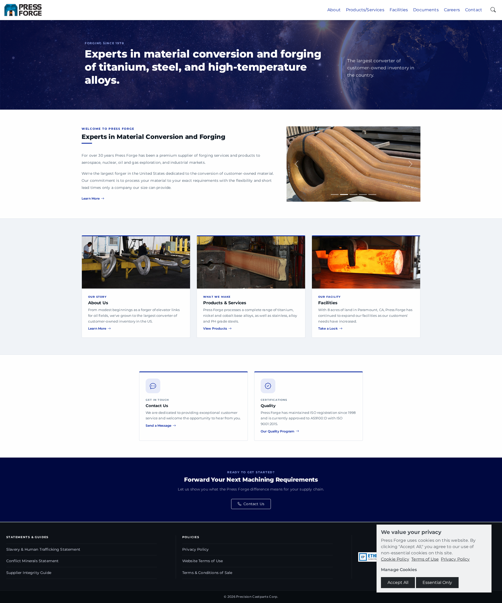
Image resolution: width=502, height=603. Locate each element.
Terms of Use (425, 559)
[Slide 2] (344, 194)
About (334, 9)
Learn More (91, 198)
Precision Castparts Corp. (257, 597)
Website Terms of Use (202, 561)
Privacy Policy (195, 549)
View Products (215, 328)
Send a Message (158, 425)
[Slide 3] (353, 194)
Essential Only (437, 582)
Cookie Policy (395, 559)
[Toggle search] (493, 10)
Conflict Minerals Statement (32, 561)
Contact (473, 9)
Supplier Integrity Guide (28, 572)
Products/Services (365, 9)
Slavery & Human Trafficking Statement (43, 549)
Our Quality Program (277, 431)
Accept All (397, 582)
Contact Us (253, 503)
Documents (425, 9)
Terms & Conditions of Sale (207, 572)
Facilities (399, 9)
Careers (452, 9)
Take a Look (328, 328)
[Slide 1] (335, 194)
